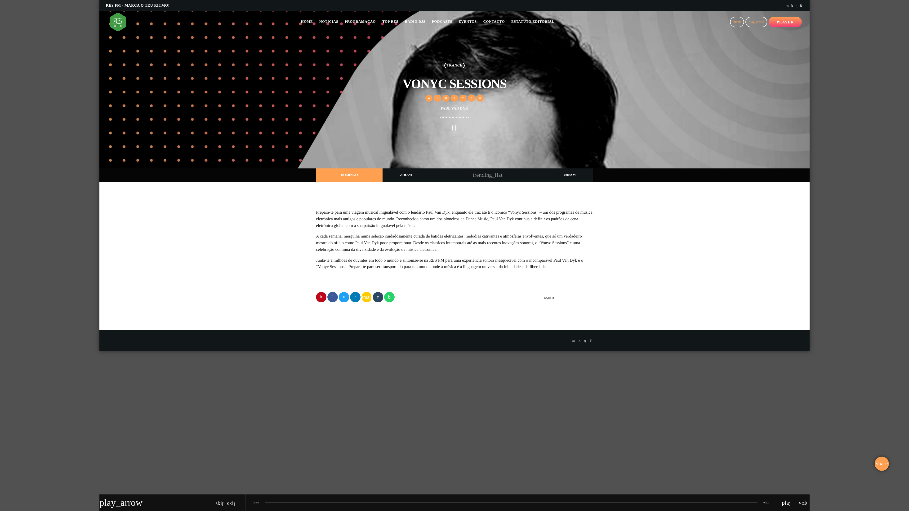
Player (785, 22)
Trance (455, 65)
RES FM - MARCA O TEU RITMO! (137, 6)
